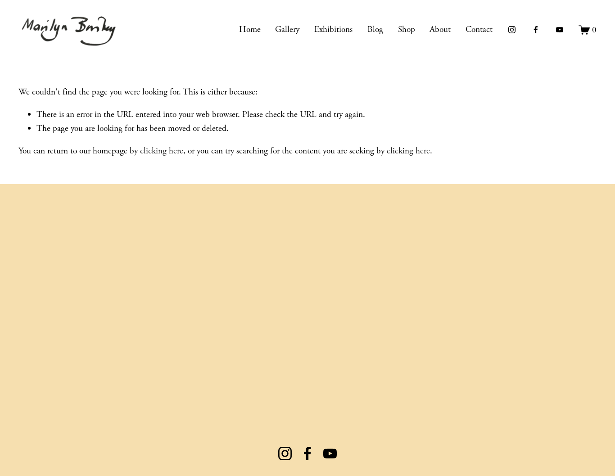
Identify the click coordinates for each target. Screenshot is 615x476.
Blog (375, 29)
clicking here (161, 151)
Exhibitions (333, 29)
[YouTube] (559, 29)
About (440, 29)
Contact (479, 29)
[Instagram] (511, 29)
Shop (406, 29)
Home (250, 29)
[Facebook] (535, 29)
